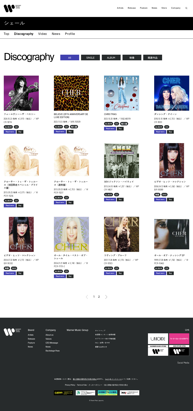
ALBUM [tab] (111, 57)
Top (6, 34)
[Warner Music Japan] (12, 332)
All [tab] (69, 57)
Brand (31, 330)
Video (42, 34)
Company (175, 8)
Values (48, 339)
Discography (23, 34)
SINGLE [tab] (90, 57)
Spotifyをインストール (113, 379)
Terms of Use (82, 385)
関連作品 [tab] (153, 57)
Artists (120, 8)
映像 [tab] (131, 57)
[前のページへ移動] (87, 297)
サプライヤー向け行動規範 (105, 338)
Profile (70, 34)
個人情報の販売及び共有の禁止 (85, 379)
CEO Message (52, 343)
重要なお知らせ (101, 347)
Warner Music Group (77, 330)
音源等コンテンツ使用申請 (105, 334)
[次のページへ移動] (106, 297)
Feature (143, 8)
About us (49, 335)
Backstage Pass (53, 351)
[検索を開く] (186, 8)
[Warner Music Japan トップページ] (12, 8)
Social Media (183, 362)
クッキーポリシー (95, 385)
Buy (19, 131)
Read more (10, 131)
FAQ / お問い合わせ (102, 342)
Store (164, 8)
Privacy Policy (70, 385)
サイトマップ (100, 330)
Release (132, 8)
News (56, 34)
